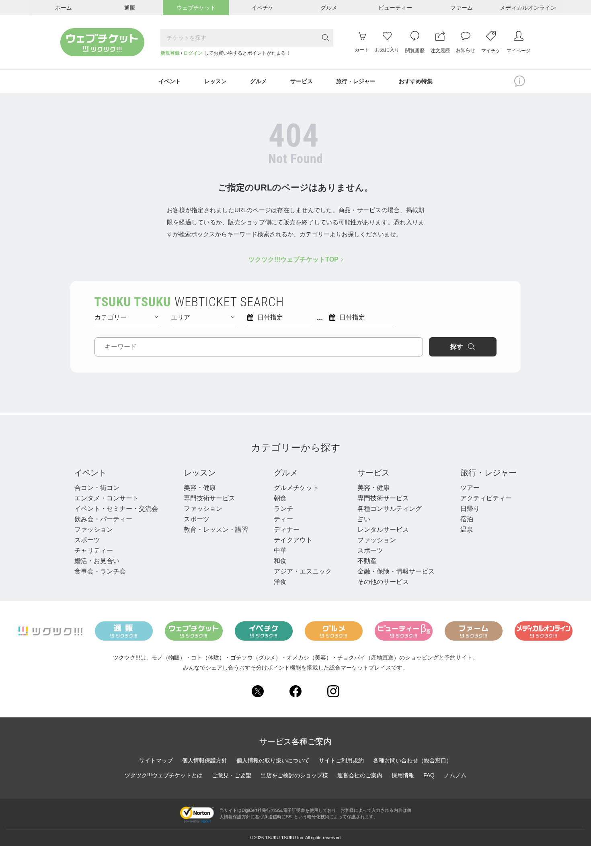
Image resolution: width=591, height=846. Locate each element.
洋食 (280, 581)
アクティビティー (486, 498)
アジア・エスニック (303, 571)
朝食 (280, 498)
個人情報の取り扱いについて (273, 760)
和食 (280, 560)
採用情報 (403, 775)
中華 (280, 550)
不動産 (367, 560)
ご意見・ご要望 (231, 775)
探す (456, 346)
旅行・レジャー (488, 472)
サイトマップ (156, 760)
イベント (90, 472)
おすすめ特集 (416, 81)
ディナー (287, 529)
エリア (180, 317)
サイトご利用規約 (341, 760)
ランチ (283, 508)
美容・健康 (200, 487)
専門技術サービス (209, 498)
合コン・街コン (96, 487)
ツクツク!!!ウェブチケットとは (164, 775)
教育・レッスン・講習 (216, 529)
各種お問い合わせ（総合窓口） (412, 760)
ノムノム (455, 775)
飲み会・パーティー (103, 519)
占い (363, 519)
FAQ (429, 775)
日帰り (470, 508)
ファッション (93, 529)
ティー (283, 519)
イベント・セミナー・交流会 (116, 508)
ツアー (470, 487)
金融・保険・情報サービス (396, 571)
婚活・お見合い (96, 560)
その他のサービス (383, 581)
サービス (373, 472)
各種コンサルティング (389, 508)
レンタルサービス (383, 529)
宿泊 (466, 519)
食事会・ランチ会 (100, 571)
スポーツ (87, 540)
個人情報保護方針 (204, 760)
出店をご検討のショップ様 (294, 775)
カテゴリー (110, 317)
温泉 (466, 529)
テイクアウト (293, 540)
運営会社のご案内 (359, 775)
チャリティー (93, 550)
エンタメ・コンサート (106, 498)
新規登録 (170, 53)
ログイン (193, 53)
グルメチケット (296, 487)
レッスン (200, 472)
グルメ (286, 472)
